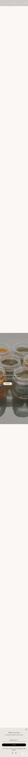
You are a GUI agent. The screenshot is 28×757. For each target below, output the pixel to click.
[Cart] (26, 3)
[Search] (22, 3)
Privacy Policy (20, 748)
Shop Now (8, 383)
